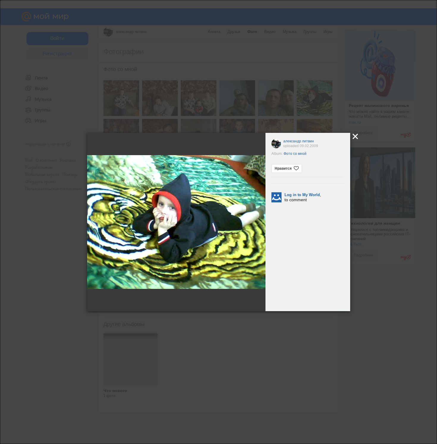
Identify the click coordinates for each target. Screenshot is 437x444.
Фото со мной (295, 154)
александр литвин (298, 141)
